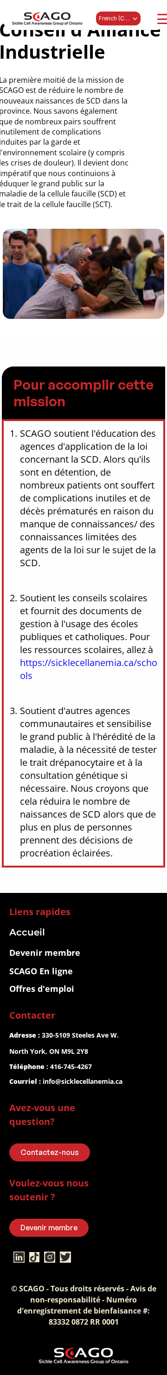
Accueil (27, 932)
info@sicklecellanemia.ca (82, 1081)
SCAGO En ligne (41, 971)
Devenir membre (44, 952)
